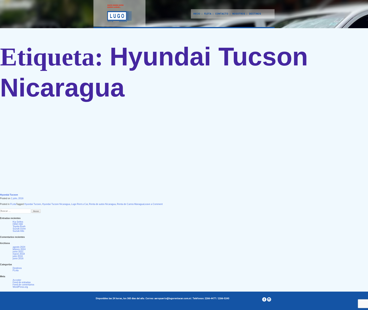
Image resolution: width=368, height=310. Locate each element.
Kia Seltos (18, 222)
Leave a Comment (153, 204)
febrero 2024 (19, 249)
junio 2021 (18, 251)
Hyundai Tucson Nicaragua (56, 204)
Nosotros (238, 13)
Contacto (221, 13)
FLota (13, 204)
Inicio (196, 13)
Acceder (17, 280)
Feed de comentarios (23, 284)
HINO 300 (18, 224)
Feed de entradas (22, 282)
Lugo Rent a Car (79, 204)
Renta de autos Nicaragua (102, 204)
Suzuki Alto (18, 231)
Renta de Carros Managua (130, 204)
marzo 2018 (19, 254)
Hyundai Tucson (9, 195)
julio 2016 (18, 256)
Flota (207, 13)
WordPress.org (20, 287)
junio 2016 (18, 258)
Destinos (255, 13)
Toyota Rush (19, 226)
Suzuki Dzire (19, 228)
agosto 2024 (19, 247)
